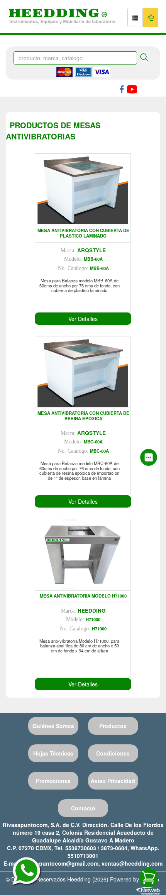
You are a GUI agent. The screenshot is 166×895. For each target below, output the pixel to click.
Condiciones (113, 753)
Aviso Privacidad (113, 781)
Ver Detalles (83, 319)
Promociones (53, 781)
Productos (113, 726)
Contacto (83, 808)
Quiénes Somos (53, 726)
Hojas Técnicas (53, 753)
